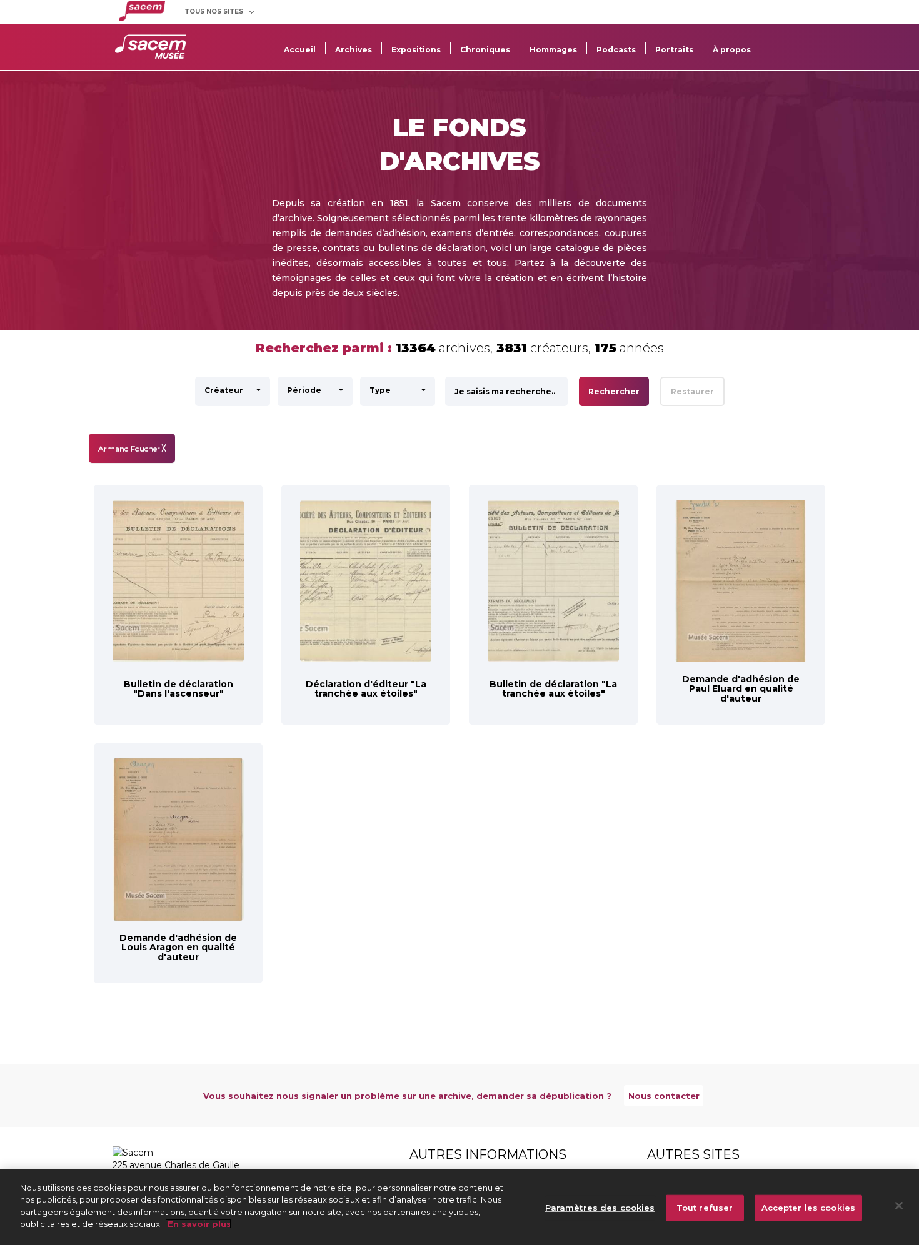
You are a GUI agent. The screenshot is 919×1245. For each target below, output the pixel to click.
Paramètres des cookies (600, 1208)
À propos (732, 49)
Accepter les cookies (808, 1208)
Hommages (553, 49)
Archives (353, 49)
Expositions (416, 49)
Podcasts (616, 49)
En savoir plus (198, 1224)
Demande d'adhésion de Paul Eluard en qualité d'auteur (741, 688)
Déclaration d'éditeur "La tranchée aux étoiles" (366, 688)
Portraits (674, 49)
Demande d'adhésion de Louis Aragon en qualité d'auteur (178, 947)
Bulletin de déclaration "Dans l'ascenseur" (178, 688)
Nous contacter (664, 1096)
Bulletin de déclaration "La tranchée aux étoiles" (553, 688)
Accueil (300, 49)
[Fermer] (899, 1205)
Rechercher (614, 391)
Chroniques (485, 49)
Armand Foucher (132, 448)
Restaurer (692, 391)
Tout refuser (704, 1208)
